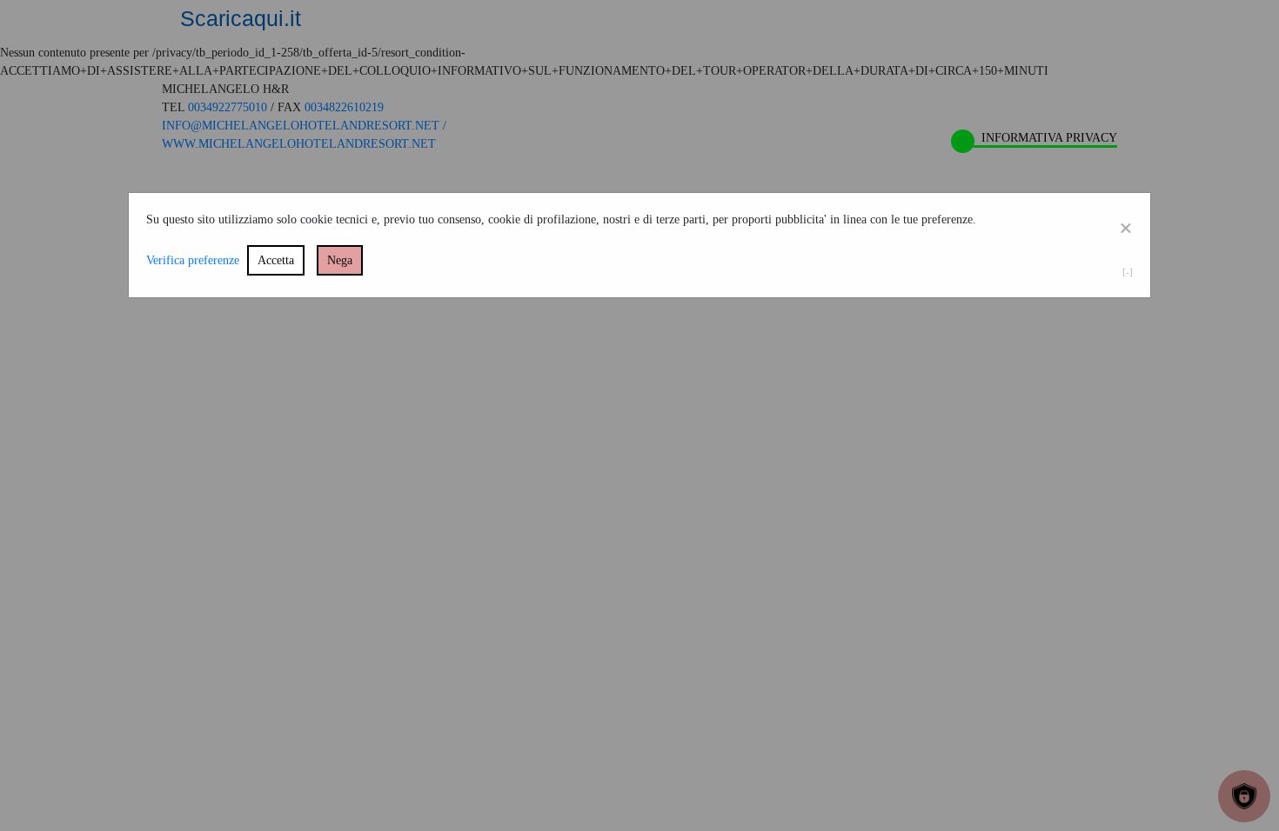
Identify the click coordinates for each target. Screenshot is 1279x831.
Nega (339, 260)
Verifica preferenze (192, 260)
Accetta (276, 260)
